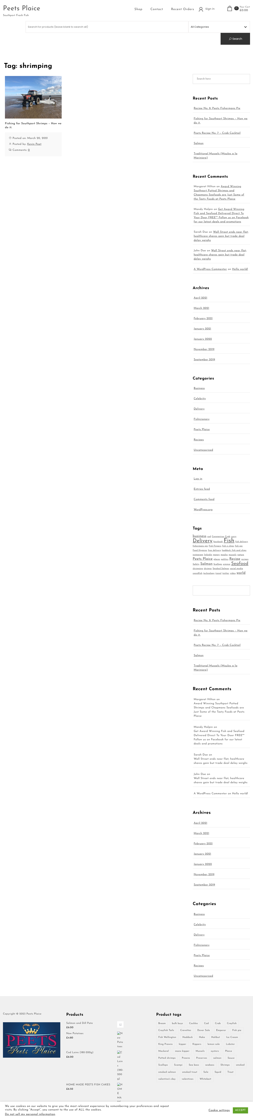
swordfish (197, 573)
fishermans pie (200, 546)
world (241, 573)
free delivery (214, 550)
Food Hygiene (200, 550)
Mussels (200, 1051)
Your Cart (245, 7)
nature (240, 555)
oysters (215, 1051)
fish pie (239, 546)
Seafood (239, 564)
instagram (198, 555)
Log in (198, 478)
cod (209, 536)
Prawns (186, 1058)
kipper (182, 1044)
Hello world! (240, 269)
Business (199, 388)
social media (236, 569)
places (217, 559)
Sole (205, 1072)
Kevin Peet (34, 144)
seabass (209, 1065)
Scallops (217, 564)
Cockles (193, 1023)
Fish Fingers (215, 546)
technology (208, 573)
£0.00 (244, 10)
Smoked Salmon (221, 569)
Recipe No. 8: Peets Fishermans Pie (217, 108)
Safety (196, 564)
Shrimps (225, 1065)
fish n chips (228, 546)
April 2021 (200, 297)
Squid (218, 1072)
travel (218, 573)
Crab (227, 536)
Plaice (228, 1051)
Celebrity (200, 398)
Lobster (230, 1044)
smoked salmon (167, 1072)
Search (237, 39)
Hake (202, 1037)
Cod (206, 1023)
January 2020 (203, 339)
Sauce (231, 1058)
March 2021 (201, 308)
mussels (232, 555)
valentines (188, 1079)
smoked (240, 1065)
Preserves (201, 1058)
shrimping (198, 569)
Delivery (199, 408)
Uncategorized (203, 450)
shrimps (208, 569)
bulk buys (177, 1023)
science (226, 564)
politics (224, 559)
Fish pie (236, 1030)
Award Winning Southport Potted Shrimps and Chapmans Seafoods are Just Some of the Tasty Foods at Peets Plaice (219, 710)
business (199, 536)
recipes (245, 559)
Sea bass (194, 1065)
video (233, 573)
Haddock (187, 1037)
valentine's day (167, 1079)
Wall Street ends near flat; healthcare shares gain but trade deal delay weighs (221, 236)
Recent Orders (182, 9)
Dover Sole (203, 1030)
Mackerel (163, 1051)
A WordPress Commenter (210, 269)
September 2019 (204, 359)
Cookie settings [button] (219, 1110)
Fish (229, 541)
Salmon (199, 143)
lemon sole (214, 1044)
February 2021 (203, 318)
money (216, 555)
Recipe (234, 559)
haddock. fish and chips (234, 550)
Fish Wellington (167, 1037)
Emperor (221, 1030)
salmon (217, 1058)
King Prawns (165, 1044)
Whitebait (205, 1079)
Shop (138, 9)
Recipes (199, 439)
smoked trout (189, 1072)
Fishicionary (202, 419)
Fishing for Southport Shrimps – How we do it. (33, 125)
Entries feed (202, 489)
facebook (218, 542)
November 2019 (204, 349)
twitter (225, 573)
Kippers (197, 1044)
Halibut (215, 1037)
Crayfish (232, 1023)
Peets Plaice (21, 8)
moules (224, 555)
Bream (162, 1023)
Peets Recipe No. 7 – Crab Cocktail (217, 133)
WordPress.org (203, 509)
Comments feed (204, 499)
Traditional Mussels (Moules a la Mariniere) (215, 155)
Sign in (209, 9)
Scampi (178, 1065)
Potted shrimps (167, 1058)
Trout (230, 1072)
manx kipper (182, 1051)
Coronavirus (218, 536)
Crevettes (185, 1030)
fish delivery (241, 542)
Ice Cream (232, 1037)
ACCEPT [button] (240, 1110)
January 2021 (202, 328)
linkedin (208, 555)
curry (233, 536)
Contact (156, 9)
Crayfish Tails (166, 1030)
